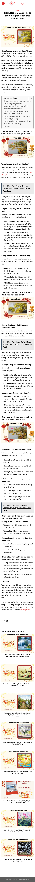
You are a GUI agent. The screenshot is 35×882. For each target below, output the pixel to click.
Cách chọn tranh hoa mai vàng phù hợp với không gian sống (17, 117)
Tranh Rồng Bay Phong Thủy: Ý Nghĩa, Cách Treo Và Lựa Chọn (17, 772)
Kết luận (7, 126)
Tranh (17, 10)
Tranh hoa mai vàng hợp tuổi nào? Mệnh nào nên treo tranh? (16, 107)
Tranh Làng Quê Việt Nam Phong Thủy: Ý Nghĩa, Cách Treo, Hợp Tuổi (17, 714)
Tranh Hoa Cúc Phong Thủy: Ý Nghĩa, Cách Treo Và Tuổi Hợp (17, 743)
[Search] (33, 3)
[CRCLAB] (17, 3)
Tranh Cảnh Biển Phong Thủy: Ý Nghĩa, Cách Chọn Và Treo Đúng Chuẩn (17, 801)
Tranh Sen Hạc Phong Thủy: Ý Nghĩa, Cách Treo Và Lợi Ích (17, 860)
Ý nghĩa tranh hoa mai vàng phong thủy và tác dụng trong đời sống (17, 102)
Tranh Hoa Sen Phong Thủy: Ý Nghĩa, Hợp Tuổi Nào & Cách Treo (18, 831)
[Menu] (3, 3)
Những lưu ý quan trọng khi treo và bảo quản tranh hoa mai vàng (17, 122)
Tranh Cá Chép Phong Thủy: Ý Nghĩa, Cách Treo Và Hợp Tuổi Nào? (17, 684)
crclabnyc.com (25, 610)
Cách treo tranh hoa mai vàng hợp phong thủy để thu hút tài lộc (16, 112)
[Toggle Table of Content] (29, 98)
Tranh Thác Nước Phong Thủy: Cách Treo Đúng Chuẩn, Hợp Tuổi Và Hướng (17, 655)
